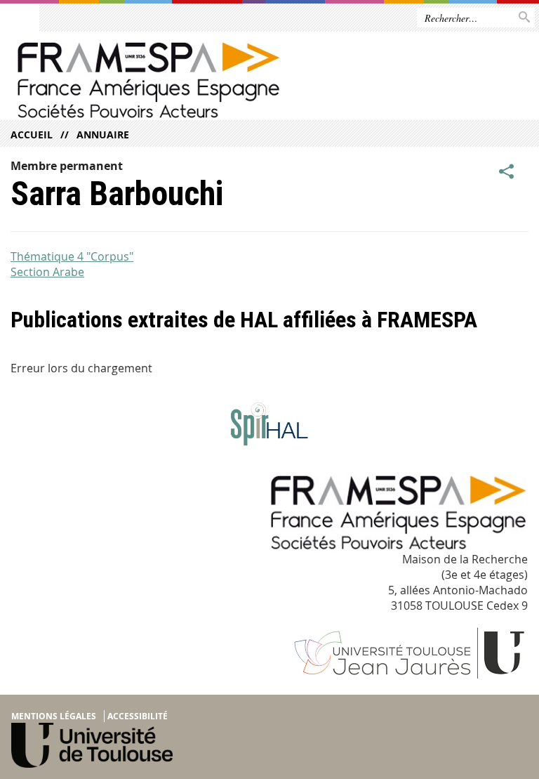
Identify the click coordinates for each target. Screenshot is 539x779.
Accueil (32, 134)
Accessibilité (137, 716)
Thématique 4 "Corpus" (72, 256)
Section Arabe (47, 272)
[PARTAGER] (506, 171)
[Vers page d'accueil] (161, 79)
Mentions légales (53, 716)
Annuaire (102, 134)
